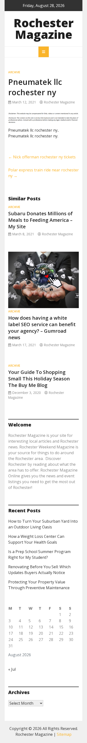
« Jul (12, 669)
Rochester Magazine (44, 28)
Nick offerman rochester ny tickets (42, 157)
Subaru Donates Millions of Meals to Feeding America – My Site (40, 220)
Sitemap (64, 734)
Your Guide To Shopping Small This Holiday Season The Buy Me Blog (39, 378)
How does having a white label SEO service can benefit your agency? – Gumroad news (42, 328)
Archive (14, 72)
